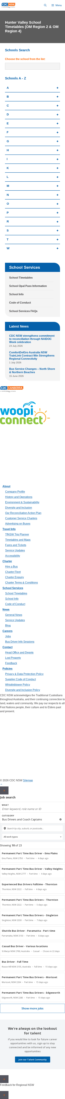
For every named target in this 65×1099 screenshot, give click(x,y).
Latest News (19, 326)
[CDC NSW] (8, 5)
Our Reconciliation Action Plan (23, 513)
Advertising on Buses (17, 523)
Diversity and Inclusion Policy (22, 690)
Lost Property (13, 657)
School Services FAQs (23, 311)
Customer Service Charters (21, 518)
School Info (16, 294)
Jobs (8, 636)
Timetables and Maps (17, 539)
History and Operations (18, 497)
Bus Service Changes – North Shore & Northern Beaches (32, 370)
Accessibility (12, 555)
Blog (8, 625)
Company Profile (15, 491)
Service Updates (15, 550)
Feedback (11, 663)
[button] (1, 784)
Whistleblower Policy (17, 684)
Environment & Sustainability (22, 502)
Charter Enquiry (14, 577)
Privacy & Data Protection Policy (24, 674)
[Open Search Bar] (45, 5)
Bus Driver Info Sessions (19, 641)
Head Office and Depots (19, 652)
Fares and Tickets (15, 545)
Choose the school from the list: (25, 59)
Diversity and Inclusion (18, 507)
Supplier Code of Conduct (20, 679)
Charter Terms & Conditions (21, 582)
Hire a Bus (11, 566)
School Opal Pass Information (28, 286)
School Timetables (21, 277)
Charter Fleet (13, 571)
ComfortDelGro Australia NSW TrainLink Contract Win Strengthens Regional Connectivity (31, 355)
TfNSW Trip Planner (17, 534)
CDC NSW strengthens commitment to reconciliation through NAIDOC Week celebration (31, 339)
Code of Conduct (20, 302)
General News (13, 614)
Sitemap (28, 780)
